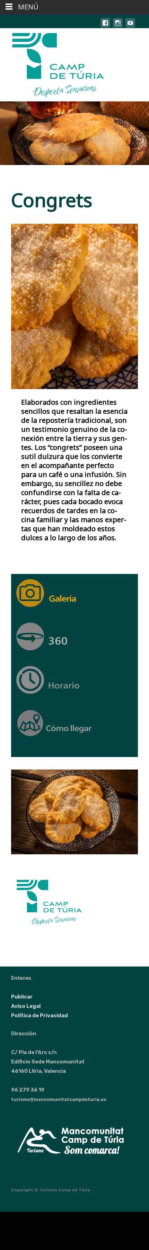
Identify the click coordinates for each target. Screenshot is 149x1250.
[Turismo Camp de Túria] (52, 64)
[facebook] (105, 26)
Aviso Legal (26, 1006)
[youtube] (130, 26)
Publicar (22, 997)
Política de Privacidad (39, 1015)
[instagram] (118, 26)
